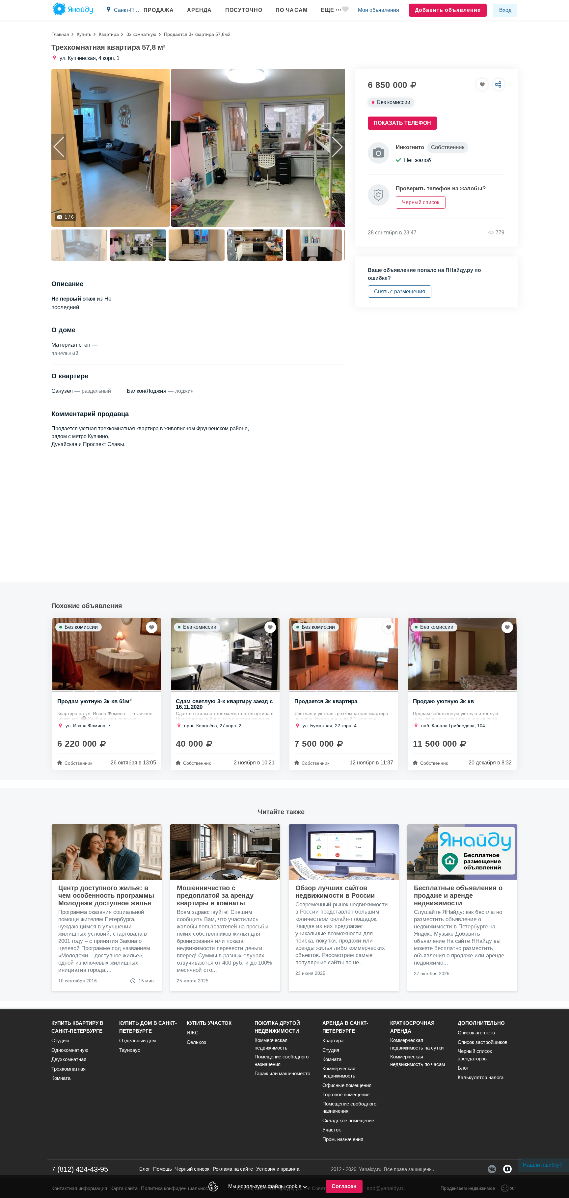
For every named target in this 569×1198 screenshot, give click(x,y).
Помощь (162, 1169)
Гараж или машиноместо (282, 1073)
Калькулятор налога (480, 1077)
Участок (331, 1129)
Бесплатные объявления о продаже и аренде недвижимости (458, 895)
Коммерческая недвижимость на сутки (417, 1044)
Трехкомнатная (68, 1069)
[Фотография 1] (110, 148)
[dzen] (507, 1169)
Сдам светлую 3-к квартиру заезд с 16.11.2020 (224, 704)
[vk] (492, 1169)
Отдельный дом (137, 1040)
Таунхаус (129, 1050)
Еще (327, 10)
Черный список (192, 1169)
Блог (463, 1068)
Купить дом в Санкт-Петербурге (148, 1027)
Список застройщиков (482, 1042)
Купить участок (209, 1023)
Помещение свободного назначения (282, 1060)
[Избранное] (345, 10)
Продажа (159, 10)
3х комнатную (141, 34)
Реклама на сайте (233, 1169)
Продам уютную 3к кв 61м (94, 702)
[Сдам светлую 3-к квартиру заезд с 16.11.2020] (225, 654)
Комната (60, 1078)
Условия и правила (277, 1169)
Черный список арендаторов (475, 1054)
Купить (84, 34)
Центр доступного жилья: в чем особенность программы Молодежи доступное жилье (106, 895)
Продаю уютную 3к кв (443, 702)
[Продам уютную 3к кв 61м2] (106, 654)
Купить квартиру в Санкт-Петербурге (77, 1027)
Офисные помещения (346, 1085)
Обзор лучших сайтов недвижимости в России (335, 891)
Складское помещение (348, 1120)
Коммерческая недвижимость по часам (417, 1060)
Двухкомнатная (68, 1059)
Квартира (109, 34)
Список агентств (476, 1032)
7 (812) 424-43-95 (79, 1169)
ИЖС (193, 1032)
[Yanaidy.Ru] (72, 10)
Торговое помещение (345, 1094)
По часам (292, 10)
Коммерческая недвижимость (271, 1044)
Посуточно (243, 10)
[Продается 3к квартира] (343, 654)
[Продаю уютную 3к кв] (462, 654)
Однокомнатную (69, 1050)
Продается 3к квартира (325, 702)
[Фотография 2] (276, 148)
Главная (60, 34)
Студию (60, 1040)
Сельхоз (196, 1042)
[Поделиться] (498, 84)
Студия (330, 1050)
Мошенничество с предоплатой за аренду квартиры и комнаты (215, 895)
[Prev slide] (58, 147)
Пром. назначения (342, 1139)
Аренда (199, 10)
